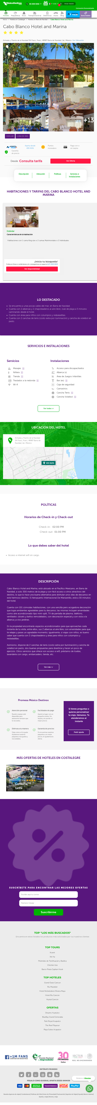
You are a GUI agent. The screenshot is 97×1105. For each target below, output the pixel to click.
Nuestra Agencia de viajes (12, 1094)
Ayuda (80, 1094)
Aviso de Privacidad (49, 1094)
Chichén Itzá (52, 965)
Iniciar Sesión (69, 4)
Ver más (47, 667)
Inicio (5, 19)
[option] (32, 266)
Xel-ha (52, 957)
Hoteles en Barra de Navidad (37, 19)
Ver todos (47, 408)
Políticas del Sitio (36, 1094)
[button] (35, 14)
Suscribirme (48, 912)
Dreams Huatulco (52, 1013)
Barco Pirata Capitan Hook (52, 969)
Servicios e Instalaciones (74, 175)
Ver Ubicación (78, 40)
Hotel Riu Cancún (52, 995)
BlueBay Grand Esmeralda (52, 1017)
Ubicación (40, 174)
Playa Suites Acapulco (52, 1030)
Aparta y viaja (43, 1097)
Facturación (61, 1094)
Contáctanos (25, 1094)
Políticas (57, 174)
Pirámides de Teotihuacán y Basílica (52, 961)
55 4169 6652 (53, 264)
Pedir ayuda (79, 732)
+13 (88, 120)
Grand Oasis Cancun (52, 983)
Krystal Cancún (52, 999)
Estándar (10, 231)
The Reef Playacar (52, 1025)
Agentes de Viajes (71, 1094)
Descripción (24, 174)
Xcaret (52, 952)
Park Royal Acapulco (52, 1021)
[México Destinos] (14, 3)
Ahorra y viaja (53, 1097)
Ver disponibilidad (32, 269)
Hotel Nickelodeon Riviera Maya (52, 991)
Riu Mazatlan (52, 987)
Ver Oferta (70, 161)
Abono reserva (88, 1094)
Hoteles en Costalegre (17, 19)
